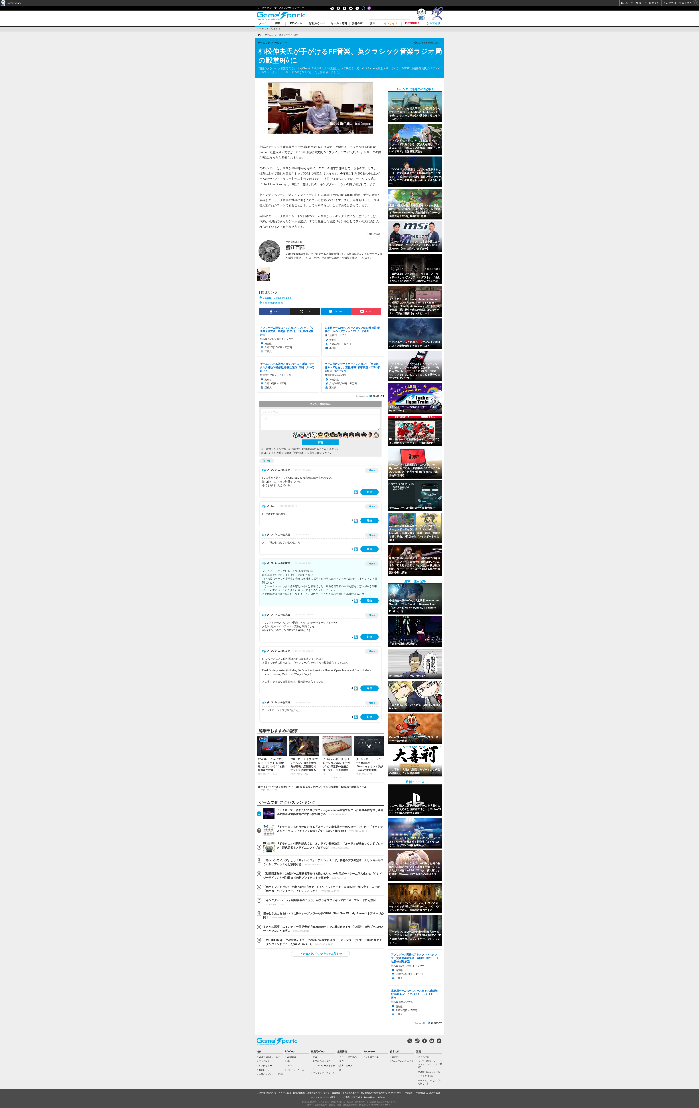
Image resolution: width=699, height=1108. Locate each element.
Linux (289, 1065)
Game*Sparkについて (266, 1093)
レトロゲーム (372, 1057)
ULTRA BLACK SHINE (429, 1072)
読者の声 (357, 23)
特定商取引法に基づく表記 (428, 1093)
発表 (341, 1061)
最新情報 (342, 1051)
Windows (291, 1057)
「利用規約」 (299, 452)
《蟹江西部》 (373, 233)
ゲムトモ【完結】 (427, 1076)
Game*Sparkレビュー (269, 1057)
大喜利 (395, 1057)
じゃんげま (423, 1057)
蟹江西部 (295, 247)
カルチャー (369, 1051)
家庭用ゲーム (317, 23)
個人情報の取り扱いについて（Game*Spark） (382, 1093)
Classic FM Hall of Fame (277, 297)
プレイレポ (264, 1061)
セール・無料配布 (348, 1057)
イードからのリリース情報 (323, 1097)
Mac (289, 1061)
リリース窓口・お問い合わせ (292, 1093)
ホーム (262, 23)
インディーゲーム (295, 1070)
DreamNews (369, 1097)
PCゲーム (296, 23)
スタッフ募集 (344, 1097)
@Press (381, 1097)
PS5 (315, 1057)
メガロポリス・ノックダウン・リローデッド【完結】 (430, 1064)
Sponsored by (362, 396)
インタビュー (265, 1065)
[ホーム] (259, 34)
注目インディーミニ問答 (271, 1074)
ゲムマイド (433, 23)
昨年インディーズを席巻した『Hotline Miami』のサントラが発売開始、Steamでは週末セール (312, 788)
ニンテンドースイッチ (324, 1073)
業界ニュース (345, 1065)
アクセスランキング (270, 29)
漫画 (372, 23)
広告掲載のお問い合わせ (318, 1093)
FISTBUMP (412, 23)
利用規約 (409, 1093)
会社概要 (336, 1093)
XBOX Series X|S (321, 1061)
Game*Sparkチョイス (402, 1061)
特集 (278, 23)
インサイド (391, 23)
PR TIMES (357, 1097)
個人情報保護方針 (351, 1093)
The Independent (273, 302)
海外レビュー (265, 1070)
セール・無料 (339, 23)
